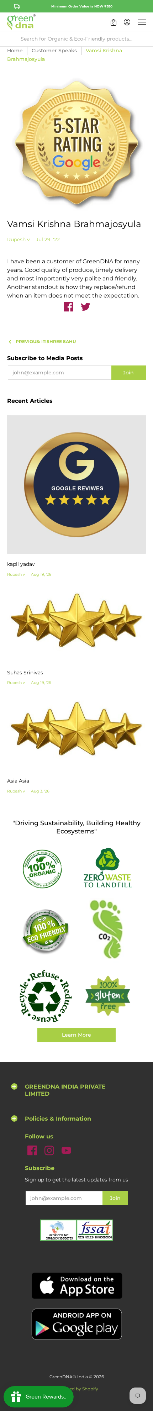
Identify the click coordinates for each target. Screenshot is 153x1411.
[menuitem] (113, 22)
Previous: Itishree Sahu (46, 341)
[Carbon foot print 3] (107, 931)
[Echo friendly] (45, 931)
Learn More (76, 1035)
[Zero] (107, 868)
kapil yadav (21, 564)
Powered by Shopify (76, 1388)
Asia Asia (18, 781)
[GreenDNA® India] (21, 22)
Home (15, 50)
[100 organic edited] (45, 868)
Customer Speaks (54, 50)
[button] (113, 22)
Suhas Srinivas (25, 672)
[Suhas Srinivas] (76, 625)
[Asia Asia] (76, 734)
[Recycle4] (45, 996)
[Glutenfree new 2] (107, 996)
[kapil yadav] (76, 484)
